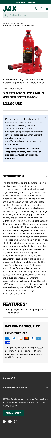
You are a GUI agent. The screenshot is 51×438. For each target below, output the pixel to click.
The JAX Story (13, 413)
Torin (5, 89)
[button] (41, 8)
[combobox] (25, 15)
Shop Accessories (16, 23)
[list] (25, 52)
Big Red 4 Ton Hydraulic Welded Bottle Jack (19, 25)
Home (5, 23)
